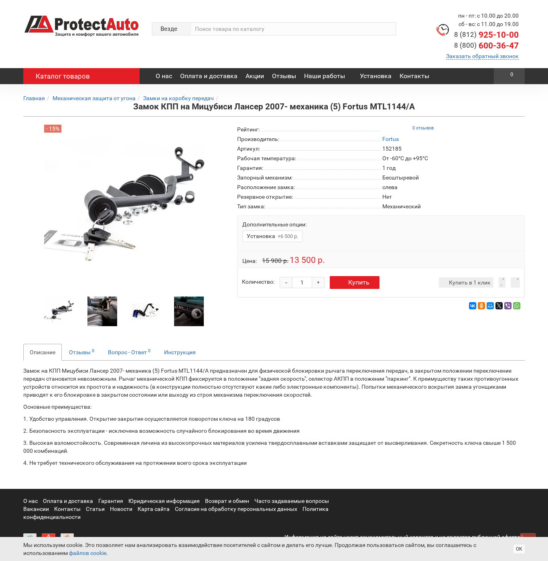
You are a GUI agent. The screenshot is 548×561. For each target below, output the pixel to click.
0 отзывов (423, 128)
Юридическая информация (164, 501)
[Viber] (507, 305)
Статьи (95, 509)
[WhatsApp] (516, 305)
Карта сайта (154, 509)
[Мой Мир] (490, 305)
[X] (499, 305)
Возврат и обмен (227, 501)
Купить (358, 282)
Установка (376, 76)
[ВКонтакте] (472, 305)
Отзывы (284, 76)
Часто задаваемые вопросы (291, 501)
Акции (255, 76)
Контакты (414, 76)
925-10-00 (486, 35)
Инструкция (180, 352)
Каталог (63, 76)
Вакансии (36, 509)
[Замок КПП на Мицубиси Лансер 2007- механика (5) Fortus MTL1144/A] (59, 311)
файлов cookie (87, 553)
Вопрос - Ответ (129, 351)
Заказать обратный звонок (482, 56)
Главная (34, 98)
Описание (42, 352)
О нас (164, 76)
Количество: (258, 281)
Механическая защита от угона (94, 98)
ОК (519, 549)
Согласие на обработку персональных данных (236, 509)
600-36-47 (486, 45)
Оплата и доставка (208, 76)
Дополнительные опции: (274, 224)
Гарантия (110, 501)
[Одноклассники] (481, 305)
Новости (121, 509)
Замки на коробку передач (178, 98)
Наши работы (324, 76)
